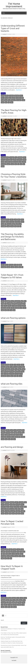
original (17, 553)
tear (12, 376)
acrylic (2, 95)
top (21, 164)
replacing (3, 307)
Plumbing (3, 298)
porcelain (19, 100)
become (7, 502)
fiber (7, 367)
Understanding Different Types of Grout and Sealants (13, 28)
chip (9, 598)
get (22, 301)
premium (11, 373)
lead (20, 161)
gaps (10, 97)
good (8, 506)
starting (23, 436)
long (2, 100)
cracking (11, 95)
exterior (3, 432)
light (13, 224)
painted (24, 161)
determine (13, 551)
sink (20, 556)
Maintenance (19, 303)
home (24, 159)
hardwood (19, 159)
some (23, 100)
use (24, 164)
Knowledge (9, 303)
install (2, 161)
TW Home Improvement (14, 5)
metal (19, 602)
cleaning (6, 157)
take (2, 310)
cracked (3, 551)
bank (2, 364)
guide (13, 97)
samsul (4, 34)
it (5, 224)
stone (2, 102)
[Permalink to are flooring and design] (14, 479)
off (24, 303)
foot (6, 97)
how (25, 301)
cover (2, 301)
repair (8, 164)
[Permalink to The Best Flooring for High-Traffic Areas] (14, 136)
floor (24, 157)
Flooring (3, 93)
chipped (13, 598)
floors (2, 97)
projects (18, 511)
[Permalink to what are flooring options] (14, 344)
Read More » (19, 90)
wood (2, 166)
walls (11, 102)
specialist (3, 376)
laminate (15, 161)
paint (21, 553)
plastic (9, 305)
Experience (17, 301)
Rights (8, 307)
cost (16, 157)
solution (23, 511)
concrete (12, 157)
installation (18, 97)
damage (16, 95)
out (2, 305)
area (2, 157)
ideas (19, 369)
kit (3, 553)
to (8, 102)
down (12, 301)
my (2, 373)
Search (2, 620)
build (14, 549)
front (14, 600)
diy (11, 504)
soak (21, 307)
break (6, 598)
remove (19, 305)
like (16, 224)
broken (10, 549)
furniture (12, 221)
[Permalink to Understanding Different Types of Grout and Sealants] (14, 77)
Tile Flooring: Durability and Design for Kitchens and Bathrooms (12, 236)
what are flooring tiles (11, 384)
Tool (11, 310)
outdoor (13, 100)
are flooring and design (12, 447)
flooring (3, 159)
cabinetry (3, 547)
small (23, 556)
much (22, 371)
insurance (3, 602)
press (8, 556)
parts (5, 305)
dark (19, 219)
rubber (12, 307)
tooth (15, 607)
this (6, 102)
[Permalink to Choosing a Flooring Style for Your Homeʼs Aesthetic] (14, 201)
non (9, 100)
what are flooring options (13, 318)
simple (8, 267)
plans (5, 604)
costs (18, 364)
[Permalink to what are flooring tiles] (14, 407)
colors (6, 95)
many (6, 100)
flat (14, 504)
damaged (7, 301)
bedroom (7, 219)
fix (10, 600)
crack (22, 549)
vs (20, 226)
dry (23, 430)
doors (21, 95)
